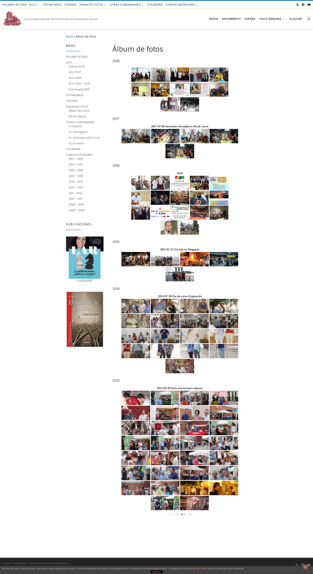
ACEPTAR (156, 572)
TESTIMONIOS (74, 95)
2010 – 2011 (75, 199)
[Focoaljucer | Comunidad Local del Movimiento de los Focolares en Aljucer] (12, 18)
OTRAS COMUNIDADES (80, 122)
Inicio (69, 36)
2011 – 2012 (75, 193)
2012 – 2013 (76, 187)
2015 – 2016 (76, 170)
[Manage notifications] (305, 566)
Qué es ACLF (77, 66)
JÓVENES (71, 101)
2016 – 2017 (76, 164)
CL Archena (76, 143)
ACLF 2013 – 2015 (79, 84)
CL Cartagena (78, 132)
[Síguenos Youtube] (309, 5)
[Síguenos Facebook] (303, 5)
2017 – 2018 (76, 159)
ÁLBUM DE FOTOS (77, 107)
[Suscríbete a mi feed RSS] (297, 5)
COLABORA (73, 149)
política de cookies (198, 568)
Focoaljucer (19, 563)
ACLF (69, 62)
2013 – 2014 (76, 182)
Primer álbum (77, 116)
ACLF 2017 (75, 72)
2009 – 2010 (76, 204)
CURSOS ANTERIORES (79, 155)
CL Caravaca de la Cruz (84, 138)
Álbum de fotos (79, 111)
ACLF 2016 (75, 78)
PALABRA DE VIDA (77, 57)
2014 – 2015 (76, 176)
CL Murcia (75, 126)
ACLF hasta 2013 (79, 89)
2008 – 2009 (77, 210)
